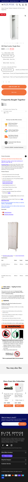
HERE (9, 193)
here (22, 323)
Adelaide (11, 441)
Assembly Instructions (8, 214)
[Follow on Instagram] (7, 446)
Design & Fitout (23, 1)
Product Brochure (7, 212)
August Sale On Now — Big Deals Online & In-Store (10, 1)
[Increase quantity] (9, 82)
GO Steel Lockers (5, 164)
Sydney (22, 440)
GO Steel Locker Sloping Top (10, 109)
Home (2, 8)
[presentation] (2, 393)
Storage (6, 8)
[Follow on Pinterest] (11, 446)
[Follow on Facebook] (2, 446)
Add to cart (8, 405)
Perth (16, 441)
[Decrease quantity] (3, 82)
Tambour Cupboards (13, 8)
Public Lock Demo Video (7, 183)
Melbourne (3, 441)
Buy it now (14, 92)
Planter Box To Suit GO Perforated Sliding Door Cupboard (8, 396)
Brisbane (7, 441)
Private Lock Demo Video (7, 181)
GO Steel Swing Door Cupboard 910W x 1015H (18, 395)
